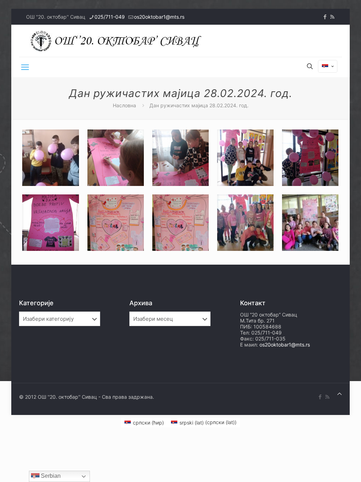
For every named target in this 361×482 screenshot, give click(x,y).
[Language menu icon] (327, 66)
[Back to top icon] (339, 394)
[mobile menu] (25, 67)
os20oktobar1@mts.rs (159, 17)
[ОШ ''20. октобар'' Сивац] (118, 41)
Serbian (50, 476)
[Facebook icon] (325, 16)
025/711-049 (109, 17)
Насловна (124, 105)
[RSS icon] (332, 16)
